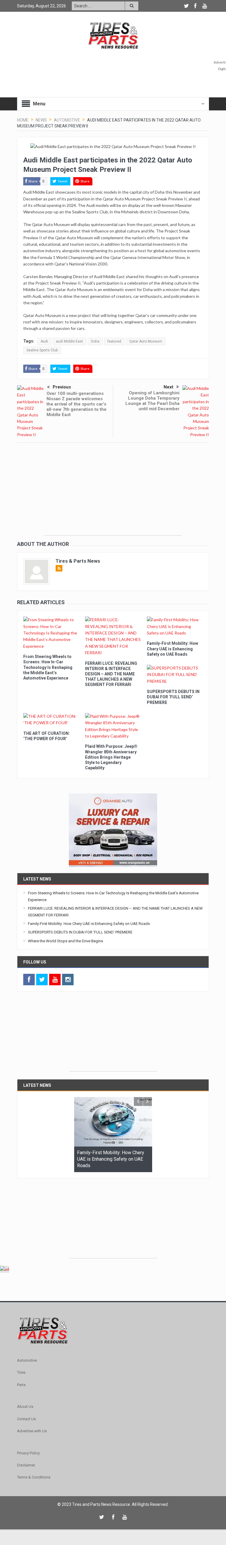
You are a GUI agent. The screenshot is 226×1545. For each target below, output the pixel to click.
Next (168, 387)
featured (114, 341)
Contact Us (26, 1419)
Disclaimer (26, 1465)
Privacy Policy (28, 1453)
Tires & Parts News (78, 561)
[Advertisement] (113, 494)
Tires (21, 1372)
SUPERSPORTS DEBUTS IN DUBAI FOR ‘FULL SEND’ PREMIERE (173, 697)
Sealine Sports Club (42, 350)
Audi (44, 341)
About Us (25, 1406)
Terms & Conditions (33, 1477)
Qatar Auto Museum (145, 341)
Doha (95, 341)
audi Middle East (69, 341)
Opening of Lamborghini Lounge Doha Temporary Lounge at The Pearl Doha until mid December (152, 400)
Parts (21, 1385)
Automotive (27, 1360)
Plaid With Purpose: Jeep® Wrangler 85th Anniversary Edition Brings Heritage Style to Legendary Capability (111, 757)
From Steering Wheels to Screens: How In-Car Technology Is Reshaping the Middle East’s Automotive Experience (47, 667)
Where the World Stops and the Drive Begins (65, 941)
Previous (62, 387)
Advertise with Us (32, 1431)
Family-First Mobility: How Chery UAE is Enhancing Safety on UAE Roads (172, 648)
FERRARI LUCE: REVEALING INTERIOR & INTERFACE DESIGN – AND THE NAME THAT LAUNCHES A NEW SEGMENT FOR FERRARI (111, 674)
